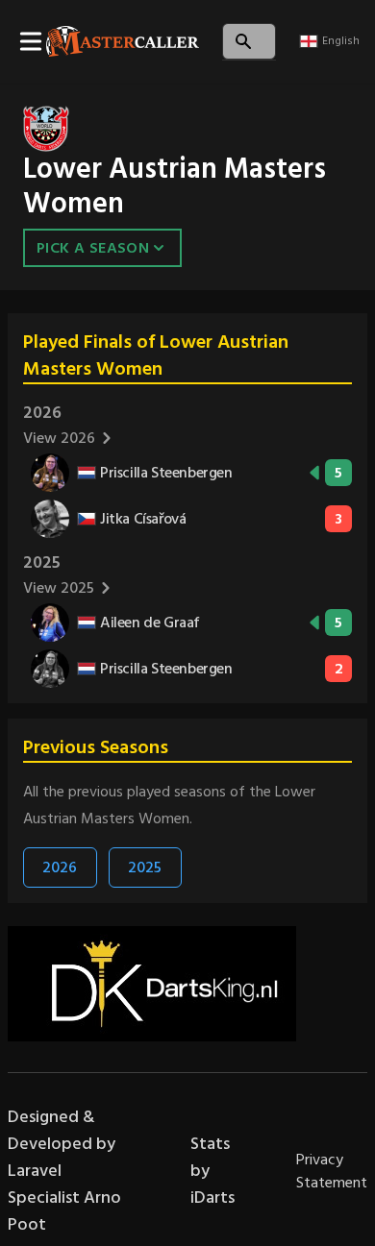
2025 (145, 867)
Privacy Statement (331, 1171)
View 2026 (59, 438)
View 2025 (58, 587)
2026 (59, 867)
